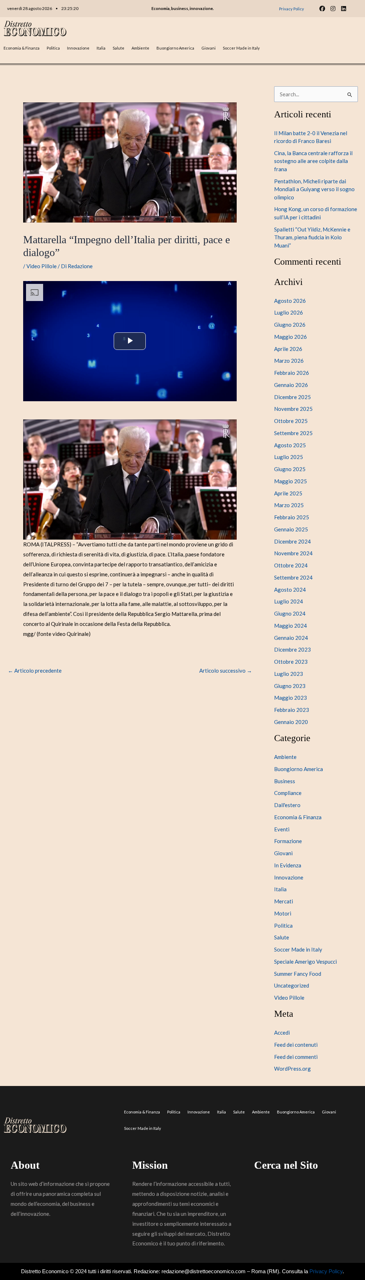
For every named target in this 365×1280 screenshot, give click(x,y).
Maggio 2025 (290, 481)
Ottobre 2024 (291, 565)
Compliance (288, 793)
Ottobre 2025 (291, 421)
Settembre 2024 (293, 577)
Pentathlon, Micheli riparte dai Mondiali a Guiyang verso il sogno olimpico (314, 189)
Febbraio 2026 (291, 372)
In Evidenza (287, 865)
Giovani (208, 48)
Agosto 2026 (290, 300)
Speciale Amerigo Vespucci (305, 961)
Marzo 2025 (289, 505)
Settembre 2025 (293, 433)
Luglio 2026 (288, 312)
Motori (282, 913)
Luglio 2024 (288, 601)
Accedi (282, 1032)
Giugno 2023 (289, 686)
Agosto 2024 (290, 589)
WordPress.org (292, 1068)
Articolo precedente (35, 670)
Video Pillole (41, 266)
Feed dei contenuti (296, 1044)
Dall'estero (287, 805)
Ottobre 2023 (291, 661)
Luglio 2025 (288, 457)
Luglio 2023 (288, 673)
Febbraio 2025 (291, 517)
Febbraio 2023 (291, 710)
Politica (53, 48)
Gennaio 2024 (291, 637)
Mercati (283, 901)
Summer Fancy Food (297, 973)
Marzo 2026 (289, 360)
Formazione (288, 841)
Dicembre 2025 (292, 397)
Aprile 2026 (288, 349)
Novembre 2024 (293, 553)
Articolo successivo (225, 670)
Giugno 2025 (289, 469)
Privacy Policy (326, 1271)
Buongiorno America (175, 48)
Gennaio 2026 (291, 385)
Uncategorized (291, 985)
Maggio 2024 (290, 625)
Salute (118, 48)
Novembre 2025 (293, 409)
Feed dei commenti (296, 1057)
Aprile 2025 (288, 493)
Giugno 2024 (289, 613)
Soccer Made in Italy (241, 48)
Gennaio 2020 (291, 722)
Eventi (281, 829)
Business (284, 781)
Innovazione (78, 48)
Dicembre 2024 (292, 541)
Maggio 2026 (290, 336)
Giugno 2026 (289, 324)
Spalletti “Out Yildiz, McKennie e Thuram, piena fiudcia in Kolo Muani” (312, 237)
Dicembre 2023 (292, 649)
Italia (101, 48)
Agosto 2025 (290, 445)
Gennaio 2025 (291, 529)
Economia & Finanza (22, 48)
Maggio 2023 (290, 697)
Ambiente (140, 48)
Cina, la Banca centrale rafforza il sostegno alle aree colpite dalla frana (313, 161)
